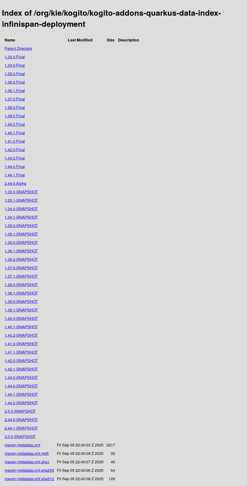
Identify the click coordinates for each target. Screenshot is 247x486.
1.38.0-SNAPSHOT (21, 284)
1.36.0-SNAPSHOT (21, 242)
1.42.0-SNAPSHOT (21, 360)
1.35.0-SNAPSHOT (21, 225)
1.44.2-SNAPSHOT (21, 402)
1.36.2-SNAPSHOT (21, 259)
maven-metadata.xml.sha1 (27, 462)
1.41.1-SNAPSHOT (21, 352)
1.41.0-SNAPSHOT (21, 343)
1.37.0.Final (15, 99)
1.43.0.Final (15, 158)
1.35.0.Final (15, 73)
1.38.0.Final (15, 107)
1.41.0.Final (15, 141)
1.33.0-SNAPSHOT (21, 192)
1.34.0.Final (15, 65)
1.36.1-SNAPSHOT (21, 251)
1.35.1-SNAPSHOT (21, 234)
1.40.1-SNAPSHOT (21, 327)
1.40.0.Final (15, 124)
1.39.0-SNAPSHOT (21, 301)
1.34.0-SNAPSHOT (21, 208)
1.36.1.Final (15, 90)
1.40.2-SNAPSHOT (21, 335)
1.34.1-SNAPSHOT (21, 217)
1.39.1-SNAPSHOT (21, 310)
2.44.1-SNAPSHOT (21, 428)
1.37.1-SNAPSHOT (21, 276)
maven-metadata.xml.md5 (27, 453)
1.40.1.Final (15, 132)
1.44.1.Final (15, 175)
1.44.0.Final (15, 166)
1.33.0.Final (15, 57)
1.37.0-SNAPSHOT (21, 267)
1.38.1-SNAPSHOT (21, 293)
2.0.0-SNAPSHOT (20, 411)
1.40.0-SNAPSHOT (21, 318)
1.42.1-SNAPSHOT (21, 369)
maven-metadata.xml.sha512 (29, 478)
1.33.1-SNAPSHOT (21, 200)
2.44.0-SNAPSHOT (21, 419)
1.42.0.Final (15, 149)
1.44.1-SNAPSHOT (21, 394)
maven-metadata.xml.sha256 (29, 470)
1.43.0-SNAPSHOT (21, 377)
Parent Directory (18, 48)
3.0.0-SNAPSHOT (20, 436)
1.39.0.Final (15, 116)
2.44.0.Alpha (15, 183)
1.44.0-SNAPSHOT (21, 386)
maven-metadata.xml (22, 445)
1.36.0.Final (15, 82)
